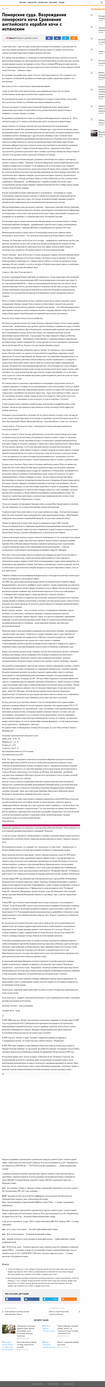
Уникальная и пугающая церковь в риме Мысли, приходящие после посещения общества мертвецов (26, 1331)
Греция (61, 3)
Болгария (53, 3)
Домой (6, 8)
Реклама (68, 1384)
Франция (101, 113)
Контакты (37, 1384)
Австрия (22, 3)
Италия (100, 20)
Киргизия (101, 125)
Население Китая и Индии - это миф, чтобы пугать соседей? (27, 1344)
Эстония (100, 32)
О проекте (53, 1384)
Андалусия (32, 3)
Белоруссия (43, 3)
